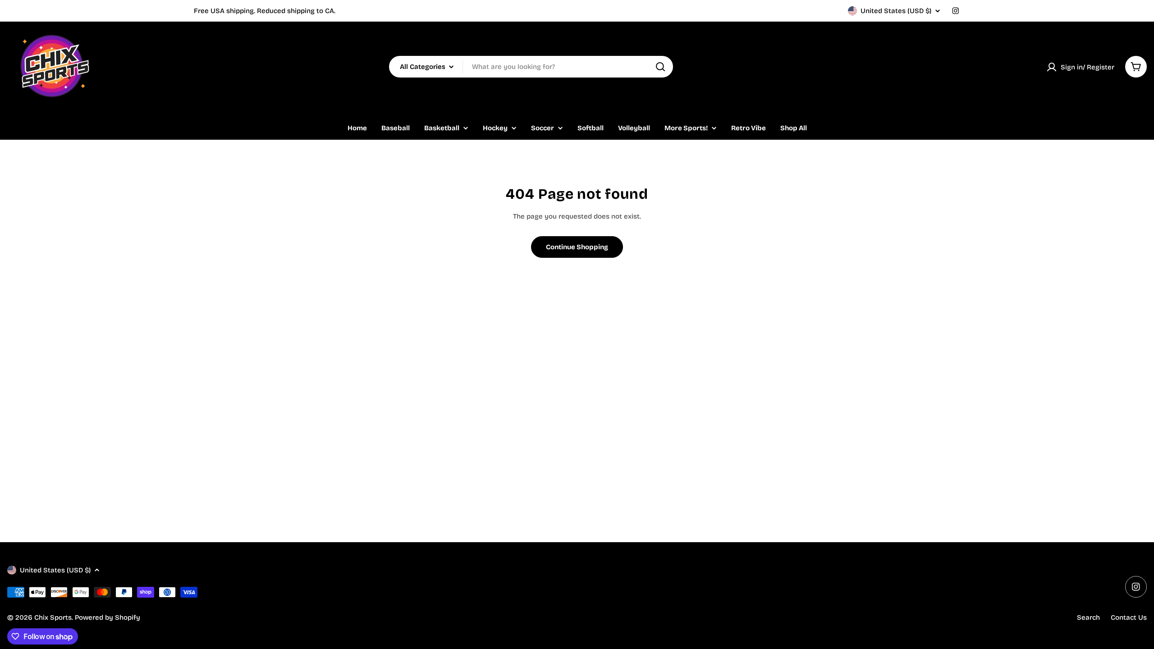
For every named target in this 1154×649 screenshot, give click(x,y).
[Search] (660, 66)
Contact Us (1129, 617)
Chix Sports (53, 617)
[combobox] (531, 67)
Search (1088, 617)
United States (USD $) (896, 11)
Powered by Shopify (107, 617)
